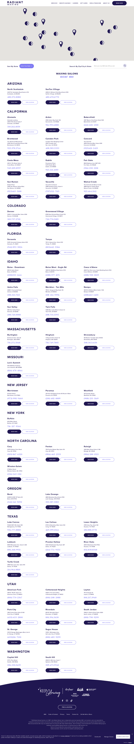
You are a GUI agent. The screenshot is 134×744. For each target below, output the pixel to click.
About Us (106, 3)
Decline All (98, 736)
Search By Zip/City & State (80, 66)
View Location (30, 102)
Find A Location (67, 707)
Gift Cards (83, 3)
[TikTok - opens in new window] (71, 701)
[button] (43, 22)
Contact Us (75, 714)
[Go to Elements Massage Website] (74, 695)
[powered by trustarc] (130, 742)
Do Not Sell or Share (86, 714)
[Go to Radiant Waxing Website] (91, 689)
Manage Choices (108, 736)
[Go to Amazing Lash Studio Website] (80, 689)
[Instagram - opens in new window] (67, 701)
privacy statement (65, 736)
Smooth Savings (64, 3)
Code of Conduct (53, 714)
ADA (45, 714)
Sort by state (12, 66)
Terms (68, 714)
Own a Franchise (95, 3)
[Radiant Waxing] (15, 3)
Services (54, 3)
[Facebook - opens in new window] (62, 701)
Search (125, 65)
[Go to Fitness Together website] (85, 695)
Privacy (62, 714)
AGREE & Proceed (123, 736)
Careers (75, 3)
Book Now (119, 3)
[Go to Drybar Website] (69, 689)
